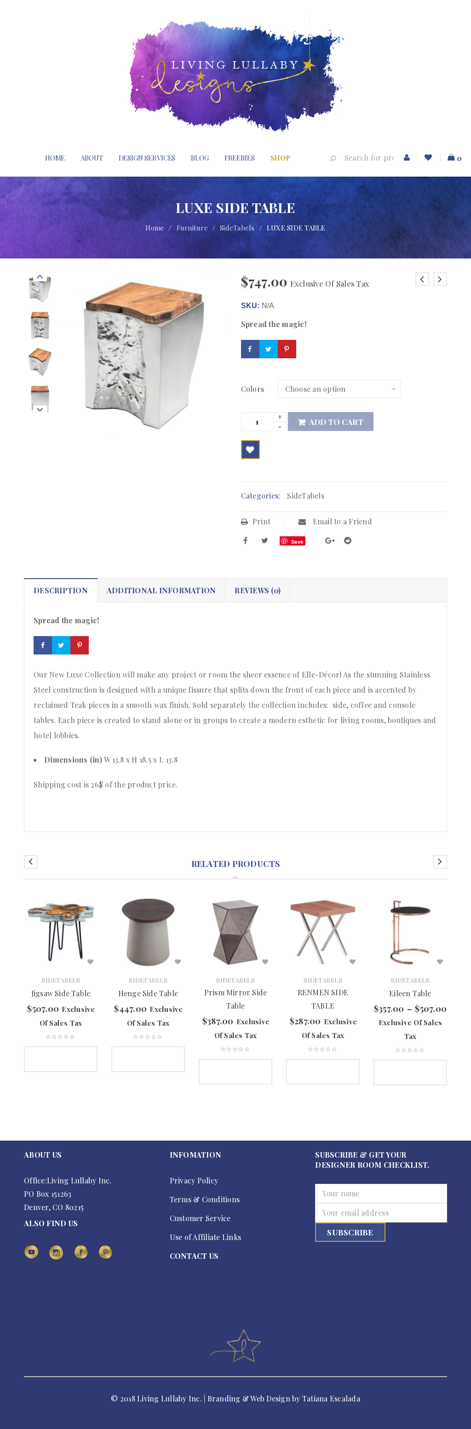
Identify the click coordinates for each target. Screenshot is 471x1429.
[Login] (407, 158)
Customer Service (200, 1218)
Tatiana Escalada (331, 1398)
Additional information (161, 590)
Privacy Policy (194, 1180)
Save (297, 541)
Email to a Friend (341, 521)
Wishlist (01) (429, 158)
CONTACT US (194, 1256)
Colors (252, 389)
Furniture (192, 227)
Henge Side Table (148, 993)
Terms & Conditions (205, 1199)
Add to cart (336, 422)
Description (61, 590)
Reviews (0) (258, 590)
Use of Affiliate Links (205, 1237)
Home (154, 227)
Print (261, 521)
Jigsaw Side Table (60, 993)
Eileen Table (410, 993)
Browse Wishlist (250, 449)
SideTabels (237, 227)
